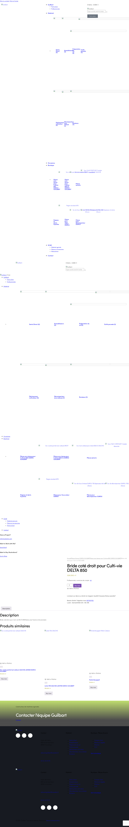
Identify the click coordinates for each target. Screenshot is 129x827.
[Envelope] (30, 735)
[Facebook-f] (18, 735)
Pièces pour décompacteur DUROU (94, 495)
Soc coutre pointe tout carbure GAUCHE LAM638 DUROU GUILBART (18, 670)
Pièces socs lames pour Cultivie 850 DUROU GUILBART (57, 184)
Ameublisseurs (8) (59, 324)
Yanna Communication (53, 820)
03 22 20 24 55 (45, 761)
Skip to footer (14, 1)
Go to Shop (3, 556)
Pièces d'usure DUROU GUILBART (80, 558)
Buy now (77, 586)
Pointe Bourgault (94, 680)
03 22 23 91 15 (45, 800)
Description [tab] (6, 608)
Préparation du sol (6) (84, 324)
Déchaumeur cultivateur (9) (34, 397)
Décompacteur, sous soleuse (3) (59, 397)
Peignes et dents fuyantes (56, 222)
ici (91, 580)
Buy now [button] (4, 679)
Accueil (69, 558)
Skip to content (4, 1)
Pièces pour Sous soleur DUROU (67, 222)
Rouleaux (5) (75, 124)
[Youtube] (24, 735)
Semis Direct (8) (58, 51)
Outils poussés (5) (83, 51)
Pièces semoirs (78, 184)
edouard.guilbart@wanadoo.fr (50, 753)
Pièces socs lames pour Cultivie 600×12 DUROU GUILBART (68, 184)
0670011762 (90, 600)
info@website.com (6, 539)
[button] (73, 588)
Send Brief (3, 547)
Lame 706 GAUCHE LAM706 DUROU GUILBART (59, 686)
